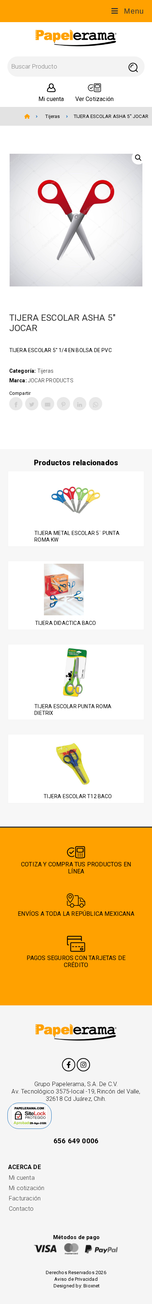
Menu (134, 11)
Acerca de (24, 1167)
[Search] (133, 66)
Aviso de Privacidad (76, 1279)
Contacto (21, 1208)
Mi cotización (26, 1188)
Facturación (25, 1198)
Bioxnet (91, 1286)
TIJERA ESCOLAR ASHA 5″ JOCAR (111, 116)
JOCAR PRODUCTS (50, 380)
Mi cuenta (22, 1177)
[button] (138, 157)
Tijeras (52, 116)
